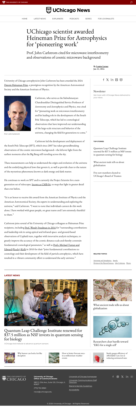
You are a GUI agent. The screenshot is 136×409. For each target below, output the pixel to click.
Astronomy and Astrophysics (103, 260)
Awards (115, 260)
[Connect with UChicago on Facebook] (113, 377)
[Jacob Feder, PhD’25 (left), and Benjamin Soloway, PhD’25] (45, 302)
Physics (128, 263)
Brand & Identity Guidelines (80, 386)
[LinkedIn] (112, 80)
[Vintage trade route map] (112, 290)
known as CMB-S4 (41, 184)
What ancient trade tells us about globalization (109, 163)
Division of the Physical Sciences (104, 263)
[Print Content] (121, 80)
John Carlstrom (120, 263)
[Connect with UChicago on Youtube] (132, 377)
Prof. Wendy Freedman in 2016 (40, 227)
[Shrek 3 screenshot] (9, 358)
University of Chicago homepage (83, 377)
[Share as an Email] (116, 80)
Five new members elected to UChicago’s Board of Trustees (107, 174)
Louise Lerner (102, 66)
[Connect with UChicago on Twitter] (122, 377)
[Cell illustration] (112, 327)
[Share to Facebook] (103, 80)
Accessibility (74, 390)
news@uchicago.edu (43, 392)
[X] (107, 80)
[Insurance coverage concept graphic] (98, 358)
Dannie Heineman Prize (16, 85)
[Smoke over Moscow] (54, 358)
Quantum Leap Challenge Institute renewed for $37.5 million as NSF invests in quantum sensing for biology (112, 151)
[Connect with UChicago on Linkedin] (127, 377)
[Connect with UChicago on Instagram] (118, 377)
